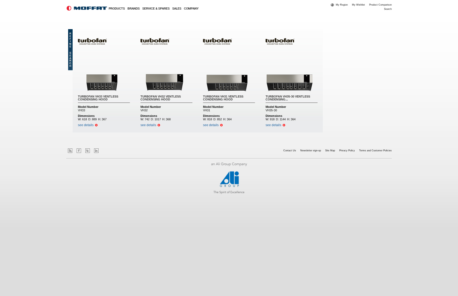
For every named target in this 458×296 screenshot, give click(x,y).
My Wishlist (358, 4)
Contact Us (289, 150)
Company (191, 8)
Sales (176, 8)
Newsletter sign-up (310, 150)
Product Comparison (380, 4)
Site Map (330, 150)
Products (117, 8)
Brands (133, 8)
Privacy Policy (347, 150)
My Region (342, 4)
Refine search (70, 49)
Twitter (87, 150)
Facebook (79, 150)
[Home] (86, 8)
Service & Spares (156, 8)
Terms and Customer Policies (375, 150)
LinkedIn (96, 150)
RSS (70, 150)
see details (86, 125)
